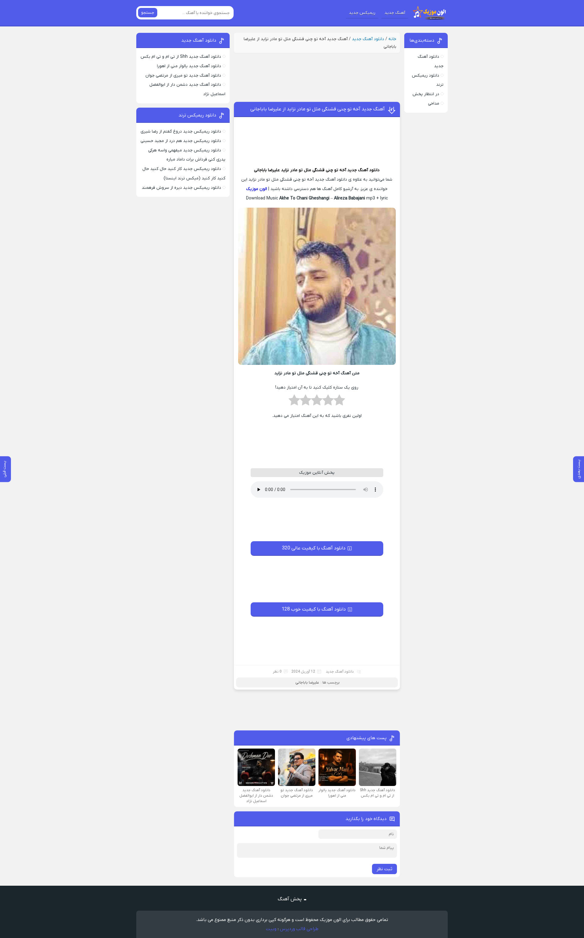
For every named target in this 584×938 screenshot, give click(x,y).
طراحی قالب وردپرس (299, 929)
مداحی (433, 103)
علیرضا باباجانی (267, 170)
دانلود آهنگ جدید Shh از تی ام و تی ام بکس (181, 57)
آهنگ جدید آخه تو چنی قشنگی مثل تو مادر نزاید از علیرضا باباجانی (317, 109)
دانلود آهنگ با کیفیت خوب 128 (314, 609)
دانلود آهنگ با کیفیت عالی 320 (314, 548)
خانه (392, 39)
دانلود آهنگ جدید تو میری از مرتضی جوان (183, 75)
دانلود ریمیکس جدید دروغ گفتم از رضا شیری (181, 131)
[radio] (339, 402)
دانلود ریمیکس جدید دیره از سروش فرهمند (181, 188)
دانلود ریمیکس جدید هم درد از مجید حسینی (181, 141)
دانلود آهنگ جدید (368, 39)
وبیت (271, 929)
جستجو (147, 12)
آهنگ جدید (394, 13)
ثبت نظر (384, 869)
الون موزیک (256, 189)
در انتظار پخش (425, 94)
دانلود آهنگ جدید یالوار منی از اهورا (189, 66)
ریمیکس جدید (362, 13)
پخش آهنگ (290, 899)
